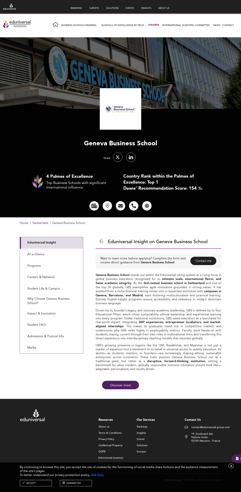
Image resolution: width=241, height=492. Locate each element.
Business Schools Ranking (78, 25)
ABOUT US (163, 8)
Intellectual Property (110, 445)
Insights (141, 433)
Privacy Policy (106, 439)
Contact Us (193, 420)
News (216, 25)
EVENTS (130, 8)
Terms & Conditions (110, 433)
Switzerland (40, 223)
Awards (153, 25)
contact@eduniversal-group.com (210, 427)
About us (103, 427)
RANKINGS (76, 8)
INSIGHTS (146, 8)
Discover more (120, 385)
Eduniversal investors (110, 458)
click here (97, 475)
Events (141, 439)
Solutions (142, 445)
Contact (228, 25)
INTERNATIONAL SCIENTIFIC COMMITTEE (186, 25)
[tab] (51, 243)
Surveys (141, 452)
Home (24, 223)
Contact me (203, 260)
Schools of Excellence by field (122, 25)
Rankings (142, 427)
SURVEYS (94, 8)
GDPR (102, 452)
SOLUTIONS (112, 8)
